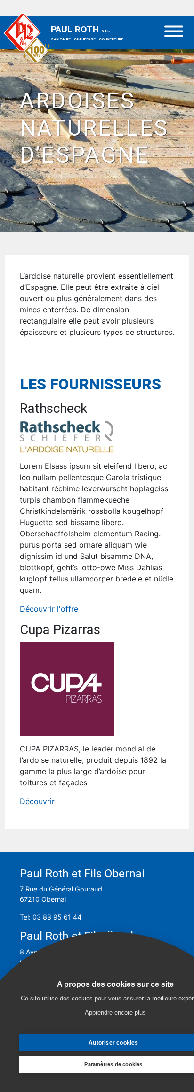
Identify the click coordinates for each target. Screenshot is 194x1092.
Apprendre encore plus (115, 1012)
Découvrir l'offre (49, 608)
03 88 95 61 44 (56, 917)
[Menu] (173, 33)
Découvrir (37, 801)
